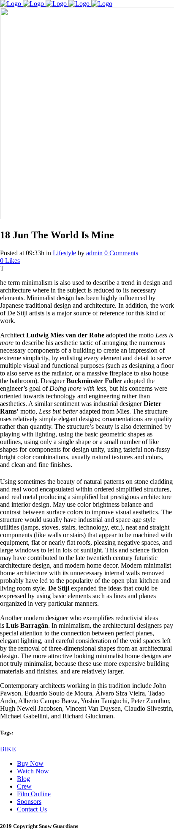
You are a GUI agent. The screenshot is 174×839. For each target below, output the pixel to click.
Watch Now (33, 771)
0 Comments (121, 253)
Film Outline (34, 794)
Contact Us (32, 809)
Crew (24, 786)
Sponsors (29, 801)
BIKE (8, 749)
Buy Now (30, 763)
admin (94, 253)
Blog (23, 778)
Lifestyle (64, 253)
